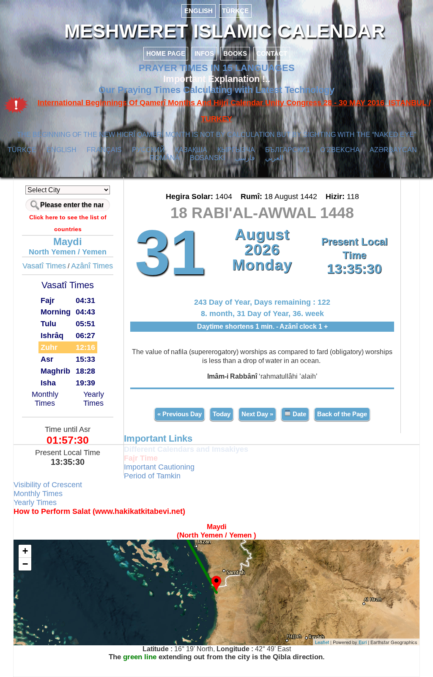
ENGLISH (198, 10)
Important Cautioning (159, 467)
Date (298, 414)
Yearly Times (93, 398)
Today (221, 414)
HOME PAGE (165, 53)
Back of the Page (342, 414)
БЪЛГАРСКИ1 (287, 149)
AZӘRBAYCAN (393, 149)
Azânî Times (92, 266)
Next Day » (257, 414)
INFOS (204, 53)
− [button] (25, 564)
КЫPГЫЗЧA (236, 149)
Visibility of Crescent (48, 484)
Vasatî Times (44, 266)
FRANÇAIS (104, 149)
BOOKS (235, 53)
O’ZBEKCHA (340, 149)
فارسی (245, 157)
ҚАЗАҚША (191, 149)
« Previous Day (179, 414)
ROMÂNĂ (165, 157)
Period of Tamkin (152, 476)
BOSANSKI (207, 157)
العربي (274, 157)
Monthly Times (45, 398)
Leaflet (322, 642)
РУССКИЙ (148, 149)
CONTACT (271, 53)
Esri (363, 642)
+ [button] (25, 551)
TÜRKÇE (235, 10)
